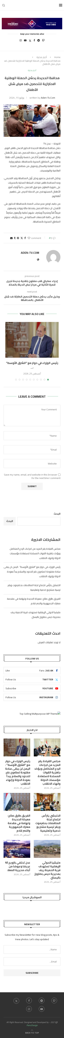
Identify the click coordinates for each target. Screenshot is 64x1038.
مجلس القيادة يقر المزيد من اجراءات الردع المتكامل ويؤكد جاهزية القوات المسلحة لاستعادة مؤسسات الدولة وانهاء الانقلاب (35, 553)
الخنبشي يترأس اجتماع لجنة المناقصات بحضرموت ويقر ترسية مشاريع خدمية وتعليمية (34, 587)
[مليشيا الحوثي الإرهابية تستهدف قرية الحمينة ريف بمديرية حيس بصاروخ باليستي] (47, 849)
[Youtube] (25, 41)
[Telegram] (38, 41)
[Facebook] (34, 41)
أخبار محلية (41, 57)
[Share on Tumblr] (14, 238)
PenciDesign (32, 1025)
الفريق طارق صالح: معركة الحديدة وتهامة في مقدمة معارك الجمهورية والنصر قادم (33, 601)
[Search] (3, 5)
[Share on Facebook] (25, 238)
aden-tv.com (48, 97)
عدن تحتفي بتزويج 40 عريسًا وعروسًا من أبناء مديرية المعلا (17, 866)
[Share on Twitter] (21, 238)
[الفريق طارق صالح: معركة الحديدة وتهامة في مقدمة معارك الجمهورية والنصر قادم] (17, 802)
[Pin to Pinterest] (18, 238)
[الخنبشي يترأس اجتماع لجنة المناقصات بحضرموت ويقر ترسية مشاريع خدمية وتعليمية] (47, 802)
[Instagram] (21, 41)
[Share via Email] (11, 238)
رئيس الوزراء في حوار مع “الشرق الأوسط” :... (32, 365)
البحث (57, 513)
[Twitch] (43, 41)
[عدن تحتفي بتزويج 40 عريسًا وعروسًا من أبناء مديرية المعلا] (17, 849)
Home (57, 57)
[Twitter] (30, 41)
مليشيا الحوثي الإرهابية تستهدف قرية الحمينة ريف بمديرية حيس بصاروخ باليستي (35, 614)
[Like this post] (29, 238)
